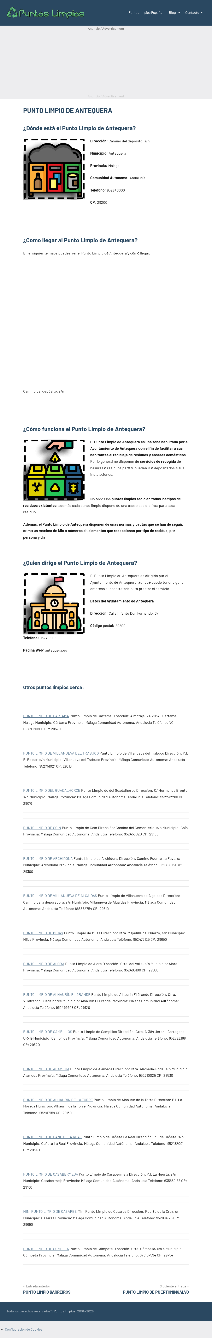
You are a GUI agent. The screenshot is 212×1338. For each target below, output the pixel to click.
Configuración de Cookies (23, 1329)
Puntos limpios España (145, 12)
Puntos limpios (64, 1311)
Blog (172, 12)
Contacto (192, 12)
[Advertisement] (106, 62)
